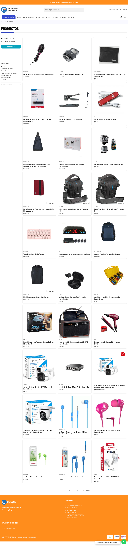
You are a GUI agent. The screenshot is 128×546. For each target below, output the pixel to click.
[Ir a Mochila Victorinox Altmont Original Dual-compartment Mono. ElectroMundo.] (39, 144)
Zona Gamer (5, 71)
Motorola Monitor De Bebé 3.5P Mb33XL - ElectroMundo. (72, 165)
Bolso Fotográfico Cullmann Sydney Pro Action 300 (109, 210)
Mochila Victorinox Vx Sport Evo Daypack (107, 254)
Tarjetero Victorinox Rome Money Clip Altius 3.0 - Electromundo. (110, 75)
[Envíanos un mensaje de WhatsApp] (123, 541)
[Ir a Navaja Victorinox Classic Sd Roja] (110, 99)
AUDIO (3, 66)
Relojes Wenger (6, 77)
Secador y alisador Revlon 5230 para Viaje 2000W (107, 343)
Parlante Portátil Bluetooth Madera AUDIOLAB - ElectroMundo (74, 343)
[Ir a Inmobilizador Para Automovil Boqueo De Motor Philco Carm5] (39, 322)
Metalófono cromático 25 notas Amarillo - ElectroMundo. (107, 298)
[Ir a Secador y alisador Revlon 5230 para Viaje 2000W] (110, 322)
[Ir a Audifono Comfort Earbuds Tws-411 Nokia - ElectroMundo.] (74, 277)
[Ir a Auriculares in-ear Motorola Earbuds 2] (74, 457)
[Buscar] (82, 10)
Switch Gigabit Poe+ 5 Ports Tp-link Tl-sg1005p (74, 387)
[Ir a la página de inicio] (9, 10)
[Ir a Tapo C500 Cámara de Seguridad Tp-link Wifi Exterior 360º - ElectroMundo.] (39, 412)
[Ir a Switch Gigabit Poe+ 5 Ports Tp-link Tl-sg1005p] (74, 367)
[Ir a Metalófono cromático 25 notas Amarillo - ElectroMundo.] (110, 277)
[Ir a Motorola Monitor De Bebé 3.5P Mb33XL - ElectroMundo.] (74, 144)
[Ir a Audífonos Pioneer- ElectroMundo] (39, 457)
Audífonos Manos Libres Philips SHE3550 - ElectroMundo (107, 431)
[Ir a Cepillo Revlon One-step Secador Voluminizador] (39, 54)
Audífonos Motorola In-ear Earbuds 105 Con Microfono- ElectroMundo (73, 433)
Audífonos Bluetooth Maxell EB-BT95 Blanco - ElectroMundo (108, 478)
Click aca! (99, 2)
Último (88, 490)
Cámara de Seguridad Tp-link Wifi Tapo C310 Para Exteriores (37, 388)
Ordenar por (5, 53)
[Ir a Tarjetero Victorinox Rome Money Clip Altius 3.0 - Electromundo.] (110, 54)
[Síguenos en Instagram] (121, 17)
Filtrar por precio (7, 85)
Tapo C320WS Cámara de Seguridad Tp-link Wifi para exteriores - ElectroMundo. (109, 386)
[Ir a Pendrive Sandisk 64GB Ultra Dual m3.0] (74, 54)
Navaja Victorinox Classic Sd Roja (105, 119)
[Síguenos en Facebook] (125, 17)
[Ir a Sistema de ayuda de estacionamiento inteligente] (74, 234)
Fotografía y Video (7, 68)
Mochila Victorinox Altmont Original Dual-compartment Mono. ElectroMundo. (36, 165)
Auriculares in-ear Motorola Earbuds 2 (71, 477)
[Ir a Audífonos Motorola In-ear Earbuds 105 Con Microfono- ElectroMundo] (74, 412)
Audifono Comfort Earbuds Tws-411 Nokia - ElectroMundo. (72, 298)
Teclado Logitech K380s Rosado (33, 254)
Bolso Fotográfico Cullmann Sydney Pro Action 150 (73, 210)
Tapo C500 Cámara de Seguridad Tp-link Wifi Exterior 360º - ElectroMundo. (37, 431)
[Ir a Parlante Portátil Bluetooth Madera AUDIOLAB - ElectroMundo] (74, 322)
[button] (9, 17)
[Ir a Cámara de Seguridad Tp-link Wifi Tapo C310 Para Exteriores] (39, 367)
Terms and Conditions (8, 528)
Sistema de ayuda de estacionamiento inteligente (74, 254)
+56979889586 (72, 507)
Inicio (2, 21)
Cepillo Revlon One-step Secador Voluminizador (38, 74)
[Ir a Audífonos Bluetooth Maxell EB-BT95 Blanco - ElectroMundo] (110, 457)
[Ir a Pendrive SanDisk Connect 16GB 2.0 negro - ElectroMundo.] (39, 99)
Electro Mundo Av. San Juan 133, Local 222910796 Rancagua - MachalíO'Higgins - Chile (75, 515)
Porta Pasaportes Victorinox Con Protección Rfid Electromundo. (38, 210)
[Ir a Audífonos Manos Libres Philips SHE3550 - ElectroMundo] (110, 412)
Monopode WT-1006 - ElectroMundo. (70, 119)
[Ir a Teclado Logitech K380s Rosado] (39, 234)
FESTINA (4, 80)
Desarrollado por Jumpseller (28, 537)
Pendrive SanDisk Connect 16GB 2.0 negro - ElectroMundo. (37, 120)
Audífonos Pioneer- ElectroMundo (34, 477)
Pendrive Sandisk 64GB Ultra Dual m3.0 (71, 74)
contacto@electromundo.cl (75, 505)
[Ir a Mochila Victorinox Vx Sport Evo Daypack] (110, 234)
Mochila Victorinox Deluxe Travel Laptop (36, 297)
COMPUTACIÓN (6, 75)
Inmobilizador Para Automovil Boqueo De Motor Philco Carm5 (38, 343)
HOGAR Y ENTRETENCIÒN (9, 73)
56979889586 (71, 510)
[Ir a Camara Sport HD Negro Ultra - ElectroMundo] (110, 144)
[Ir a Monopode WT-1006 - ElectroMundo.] (74, 99)
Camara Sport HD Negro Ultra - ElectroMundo (108, 164)
